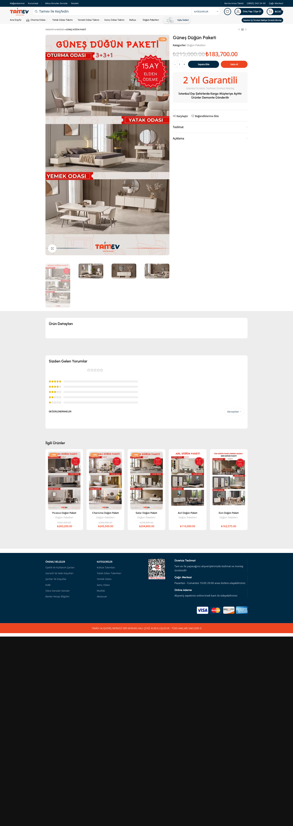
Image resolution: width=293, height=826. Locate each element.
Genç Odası (103, 585)
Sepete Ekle (203, 64)
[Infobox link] (233, 3)
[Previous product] (239, 29)
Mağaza (60, 29)
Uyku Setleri (183, 19)
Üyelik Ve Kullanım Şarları (60, 567)
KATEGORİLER (104, 561)
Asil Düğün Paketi (187, 512)
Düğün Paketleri (196, 45)
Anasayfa (50, 29)
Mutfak (101, 590)
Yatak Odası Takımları (109, 573)
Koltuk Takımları (106, 567)
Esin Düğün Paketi (229, 512)
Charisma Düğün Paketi (105, 512)
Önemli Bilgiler (55, 561)
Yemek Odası (104, 579)
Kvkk (48, 585)
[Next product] (246, 29)
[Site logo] (19, 11)
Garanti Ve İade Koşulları (59, 573)
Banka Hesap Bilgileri (57, 596)
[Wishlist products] (227, 11)
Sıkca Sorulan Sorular (57, 590)
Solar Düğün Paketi (146, 512)
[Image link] (222, 610)
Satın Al (234, 64)
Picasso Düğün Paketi (64, 512)
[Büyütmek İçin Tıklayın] (52, 248)
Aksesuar (102, 596)
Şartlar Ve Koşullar (55, 579)
